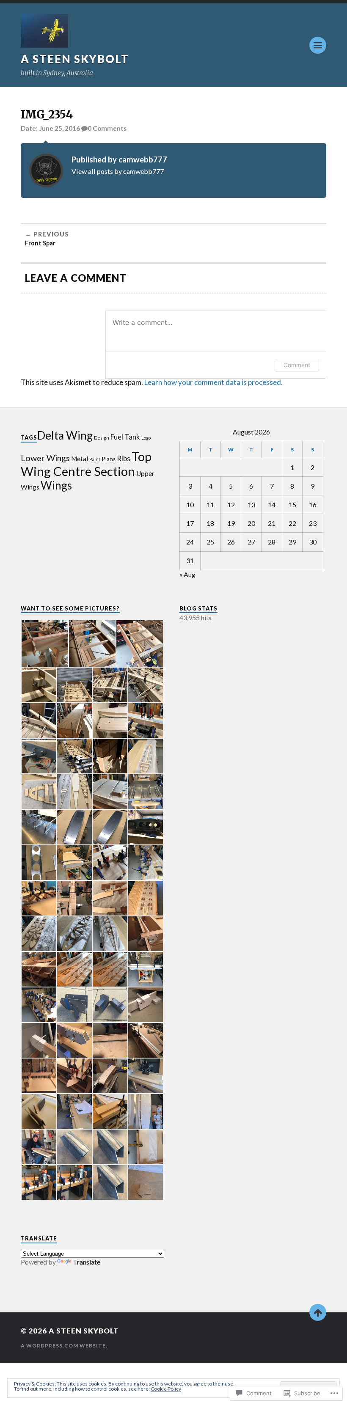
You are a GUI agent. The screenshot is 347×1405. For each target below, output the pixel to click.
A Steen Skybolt (75, 58)
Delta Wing (65, 435)
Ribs (123, 458)
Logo (146, 437)
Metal (79, 458)
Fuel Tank (125, 436)
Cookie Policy (166, 1389)
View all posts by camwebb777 (118, 171)
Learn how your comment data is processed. (213, 382)
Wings (56, 485)
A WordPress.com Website (63, 1345)
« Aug (187, 574)
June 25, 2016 (59, 128)
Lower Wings (45, 458)
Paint (94, 459)
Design (101, 437)
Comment (297, 364)
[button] (44, 643)
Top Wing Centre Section (86, 463)
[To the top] (317, 1312)
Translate (86, 1262)
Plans (109, 459)
